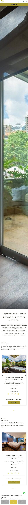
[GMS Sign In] (18, 1)
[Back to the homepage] (2, 1)
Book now (14, 4)
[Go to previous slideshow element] (22, 371)
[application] (14, 499)
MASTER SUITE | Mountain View (14, 378)
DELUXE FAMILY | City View (14, 455)
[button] (14, 364)
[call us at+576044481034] (23, 1)
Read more (13, 388)
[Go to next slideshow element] (24, 371)
